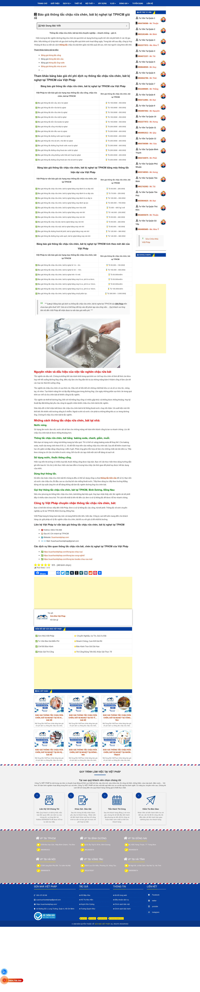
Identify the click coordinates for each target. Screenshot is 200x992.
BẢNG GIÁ (123, 3)
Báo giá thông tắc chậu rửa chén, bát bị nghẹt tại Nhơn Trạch (117, 752)
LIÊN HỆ (150, 3)
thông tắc (63, 45)
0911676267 (89, 870)
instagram (155, 912)
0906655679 (45, 870)
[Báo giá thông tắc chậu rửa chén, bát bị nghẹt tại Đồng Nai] (83, 739)
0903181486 (143, 34)
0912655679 (89, 850)
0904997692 (143, 111)
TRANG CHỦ (42, 3)
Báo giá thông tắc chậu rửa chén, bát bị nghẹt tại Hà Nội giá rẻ (49, 717)
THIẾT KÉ (78, 3)
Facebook (155, 895)
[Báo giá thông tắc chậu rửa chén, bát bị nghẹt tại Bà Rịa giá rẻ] (49, 739)
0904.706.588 (15, 980)
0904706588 (143, 23)
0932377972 (143, 45)
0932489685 (143, 89)
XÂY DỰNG (102, 3)
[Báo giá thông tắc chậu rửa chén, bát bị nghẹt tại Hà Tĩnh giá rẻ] (83, 704)
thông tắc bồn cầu (56, 59)
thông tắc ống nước (57, 62)
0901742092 (143, 187)
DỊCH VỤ (66, 3)
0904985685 (143, 229)
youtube (155, 906)
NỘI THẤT (89, 3)
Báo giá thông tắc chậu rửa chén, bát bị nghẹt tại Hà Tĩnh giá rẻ (83, 717)
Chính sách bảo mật (122, 904)
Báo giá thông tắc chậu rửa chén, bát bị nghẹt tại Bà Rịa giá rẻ (49, 752)
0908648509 (143, 67)
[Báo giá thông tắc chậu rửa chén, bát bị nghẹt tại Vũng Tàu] (116, 704)
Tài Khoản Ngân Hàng (116, 918)
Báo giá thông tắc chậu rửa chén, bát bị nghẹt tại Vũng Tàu (117, 717)
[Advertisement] (83, 594)
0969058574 (133, 870)
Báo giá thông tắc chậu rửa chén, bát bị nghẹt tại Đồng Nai (83, 752)
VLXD (112, 3)
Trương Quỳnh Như (88, 908)
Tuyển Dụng (102, 918)
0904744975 (143, 158)
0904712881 (143, 100)
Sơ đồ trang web (121, 895)
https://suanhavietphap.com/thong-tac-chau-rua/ (63, 551)
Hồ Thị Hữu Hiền (87, 899)
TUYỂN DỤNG (137, 3)
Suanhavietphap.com (60, 537)
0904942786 (143, 78)
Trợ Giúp (92, 918)
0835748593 (143, 172)
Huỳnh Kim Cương (87, 904)
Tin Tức (83, 918)
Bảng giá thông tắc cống (51, 55)
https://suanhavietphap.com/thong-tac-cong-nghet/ (64, 555)
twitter (154, 900)
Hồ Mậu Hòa (85, 895)
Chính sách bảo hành (123, 908)
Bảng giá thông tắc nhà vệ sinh (53, 66)
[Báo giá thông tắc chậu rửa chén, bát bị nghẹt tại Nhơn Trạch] (116, 739)
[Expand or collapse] (126, 26)
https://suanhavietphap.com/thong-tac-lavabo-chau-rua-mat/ (68, 559)
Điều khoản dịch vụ (122, 899)
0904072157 (143, 56)
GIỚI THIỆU (55, 3)
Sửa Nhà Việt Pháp (57, 616)
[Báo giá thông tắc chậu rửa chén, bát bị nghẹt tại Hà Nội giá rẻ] (49, 704)
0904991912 (143, 133)
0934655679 (143, 215)
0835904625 (143, 201)
